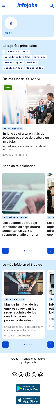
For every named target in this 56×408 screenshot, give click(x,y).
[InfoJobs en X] (34, 375)
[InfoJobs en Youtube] (41, 375)
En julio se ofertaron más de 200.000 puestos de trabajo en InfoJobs (25, 137)
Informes (40, 57)
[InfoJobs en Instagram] (15, 375)
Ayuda (14, 358)
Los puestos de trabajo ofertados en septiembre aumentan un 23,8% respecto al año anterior (21, 228)
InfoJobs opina (13, 62)
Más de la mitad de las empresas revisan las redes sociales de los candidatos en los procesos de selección (21, 312)
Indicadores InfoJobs (17, 57)
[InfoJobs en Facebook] (28, 375)
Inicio (7, 33)
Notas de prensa (18, 51)
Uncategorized (13, 68)
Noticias (32, 62)
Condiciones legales (33, 358)
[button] (5, 251)
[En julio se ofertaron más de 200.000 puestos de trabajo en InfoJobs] (28, 123)
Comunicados (34, 68)
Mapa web (29, 362)
